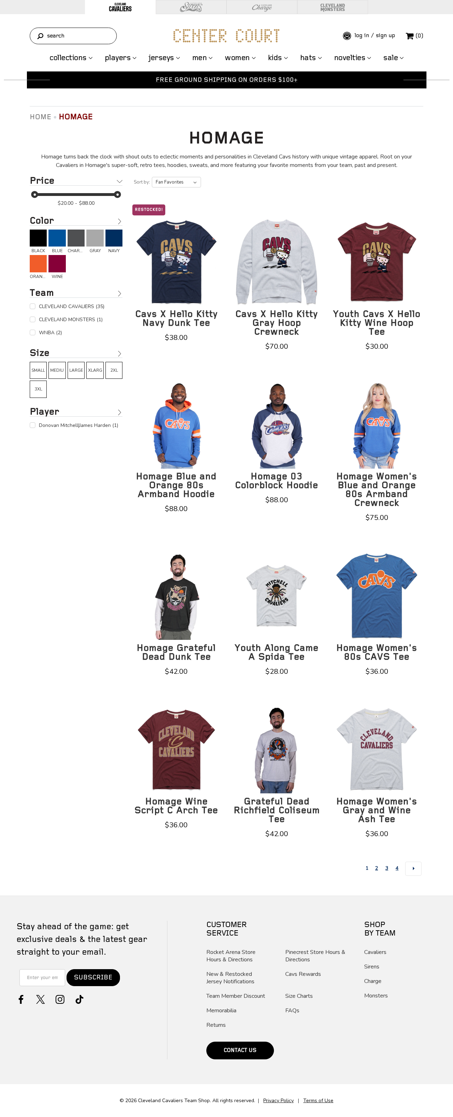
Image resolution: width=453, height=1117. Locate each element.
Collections (68, 58)
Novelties (350, 58)
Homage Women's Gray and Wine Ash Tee (376, 810)
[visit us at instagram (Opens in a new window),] (59, 998)
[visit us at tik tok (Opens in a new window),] (78, 998)
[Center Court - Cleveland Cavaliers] (226, 36)
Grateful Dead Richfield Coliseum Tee (277, 810)
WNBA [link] (50, 332)
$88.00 (86, 203)
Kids (275, 58)
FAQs (292, 1010)
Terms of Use (318, 1100)
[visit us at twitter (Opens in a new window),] (40, 998)
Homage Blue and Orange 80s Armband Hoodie (176, 485)
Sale (390, 58)
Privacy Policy (278, 1100)
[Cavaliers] (120, 7)
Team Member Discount (235, 996)
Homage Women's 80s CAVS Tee (376, 652)
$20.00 (65, 203)
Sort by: (142, 182)
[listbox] (176, 182)
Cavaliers (375, 952)
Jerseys (161, 58)
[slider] (35, 194)
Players (118, 58)
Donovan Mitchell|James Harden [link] (78, 425)
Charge (373, 981)
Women (237, 58)
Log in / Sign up (374, 35)
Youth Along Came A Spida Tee (277, 652)
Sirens (371, 967)
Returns (216, 1025)
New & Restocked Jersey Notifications (230, 978)
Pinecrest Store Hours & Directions (315, 956)
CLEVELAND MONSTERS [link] (71, 319)
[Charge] (262, 7)
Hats (308, 58)
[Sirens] (191, 7)
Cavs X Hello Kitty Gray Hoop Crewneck (276, 323)
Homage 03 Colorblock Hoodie (276, 481)
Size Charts (299, 996)
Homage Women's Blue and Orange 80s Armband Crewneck (376, 490)
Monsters (376, 996)
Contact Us (240, 1050)
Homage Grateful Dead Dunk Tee (176, 652)
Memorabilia (221, 1010)
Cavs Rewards (303, 974)
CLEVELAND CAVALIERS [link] (71, 306)
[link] (38, 241)
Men (199, 58)
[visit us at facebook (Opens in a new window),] (20, 998)
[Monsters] (333, 7)
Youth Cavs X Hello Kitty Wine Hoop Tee (376, 323)
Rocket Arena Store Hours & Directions (231, 956)
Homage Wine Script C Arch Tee (176, 806)
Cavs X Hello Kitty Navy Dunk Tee (176, 319)
